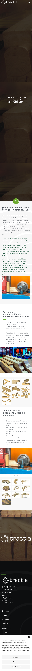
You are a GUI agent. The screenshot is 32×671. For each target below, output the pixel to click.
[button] (29, 637)
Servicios (6, 619)
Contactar (6, 632)
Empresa (5, 611)
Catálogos (6, 628)
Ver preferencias (16, 667)
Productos (6, 615)
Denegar (16, 662)
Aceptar (16, 657)
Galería (5, 624)
